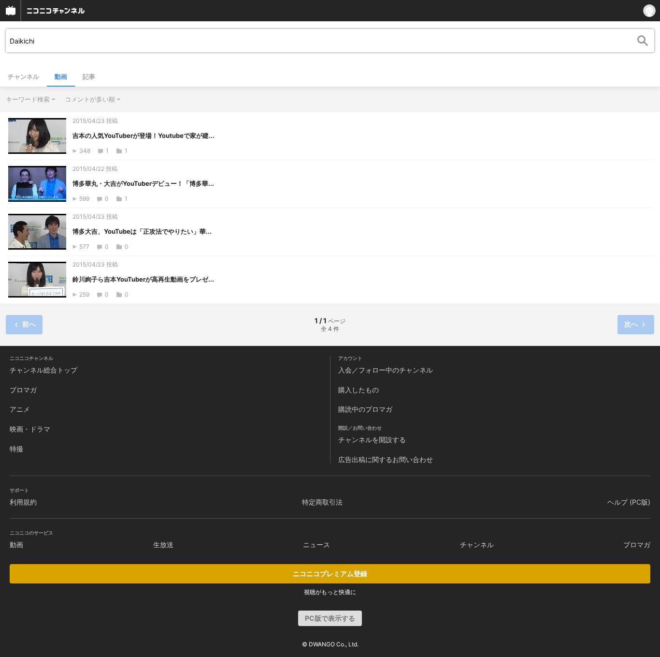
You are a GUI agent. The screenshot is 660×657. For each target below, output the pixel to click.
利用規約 (23, 502)
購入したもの (358, 390)
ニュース (316, 544)
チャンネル (23, 76)
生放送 (163, 544)
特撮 (16, 449)
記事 (89, 76)
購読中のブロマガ (365, 409)
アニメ (20, 409)
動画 (61, 76)
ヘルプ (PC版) (628, 502)
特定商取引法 (322, 502)
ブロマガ (23, 390)
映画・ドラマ (30, 429)
